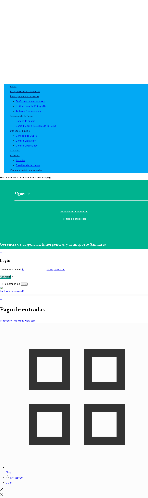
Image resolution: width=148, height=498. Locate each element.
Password (6, 276)
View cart (29, 320)
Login (24, 284)
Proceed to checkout (12, 320)
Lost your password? (12, 291)
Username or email (11, 269)
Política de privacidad (74, 218)
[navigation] (74, 309)
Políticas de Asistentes (74, 211)
